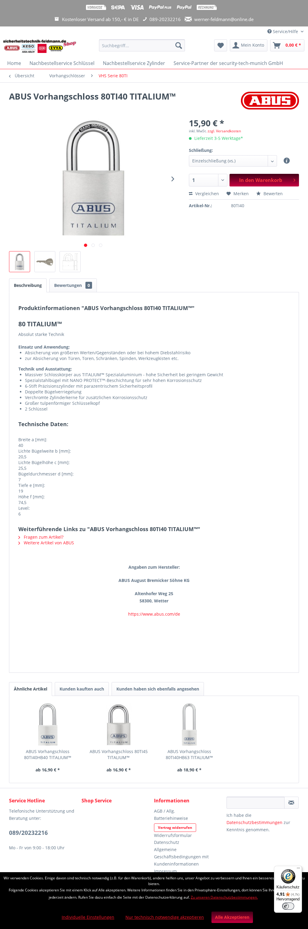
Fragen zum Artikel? (43, 537)
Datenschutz (166, 842)
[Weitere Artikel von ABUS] (270, 102)
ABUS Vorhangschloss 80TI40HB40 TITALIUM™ (47, 754)
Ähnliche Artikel (30, 689)
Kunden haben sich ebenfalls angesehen (157, 689)
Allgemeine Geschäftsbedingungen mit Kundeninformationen (181, 857)
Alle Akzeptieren (232, 917)
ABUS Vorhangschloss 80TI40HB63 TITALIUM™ (189, 754)
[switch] (288, 906)
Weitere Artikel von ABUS (48, 543)
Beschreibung (28, 285)
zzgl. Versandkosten (224, 131)
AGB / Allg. (164, 811)
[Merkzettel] (220, 45)
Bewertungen (72, 285)
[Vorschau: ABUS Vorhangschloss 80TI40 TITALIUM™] (19, 261)
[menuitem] (142, 48)
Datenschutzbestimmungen (254, 822)
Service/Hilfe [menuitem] (285, 31)
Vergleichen (206, 193)
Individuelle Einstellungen (88, 917)
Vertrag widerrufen (175, 827)
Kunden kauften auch (82, 689)
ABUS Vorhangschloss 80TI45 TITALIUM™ (119, 754)
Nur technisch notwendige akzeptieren (164, 917)
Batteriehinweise (171, 818)
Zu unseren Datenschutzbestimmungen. (224, 897)
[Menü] (298, 869)
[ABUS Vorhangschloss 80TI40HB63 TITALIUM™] (189, 724)
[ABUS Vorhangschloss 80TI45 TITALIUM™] (119, 724)
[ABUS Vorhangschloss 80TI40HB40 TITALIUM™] (48, 724)
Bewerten (272, 193)
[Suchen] (178, 45)
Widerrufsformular (173, 835)
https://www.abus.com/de (154, 614)
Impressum (165, 871)
